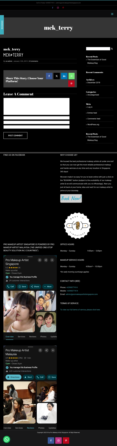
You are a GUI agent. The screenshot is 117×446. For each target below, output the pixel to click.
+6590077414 (72, 287)
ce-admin (9, 61)
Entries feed (92, 113)
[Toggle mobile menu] (112, 14)
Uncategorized (93, 95)
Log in (89, 107)
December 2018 (93, 82)
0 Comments (33, 61)
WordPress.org (93, 124)
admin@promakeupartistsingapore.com (68, 3)
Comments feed (93, 119)
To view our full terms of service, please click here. (80, 310)
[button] (6, 439)
